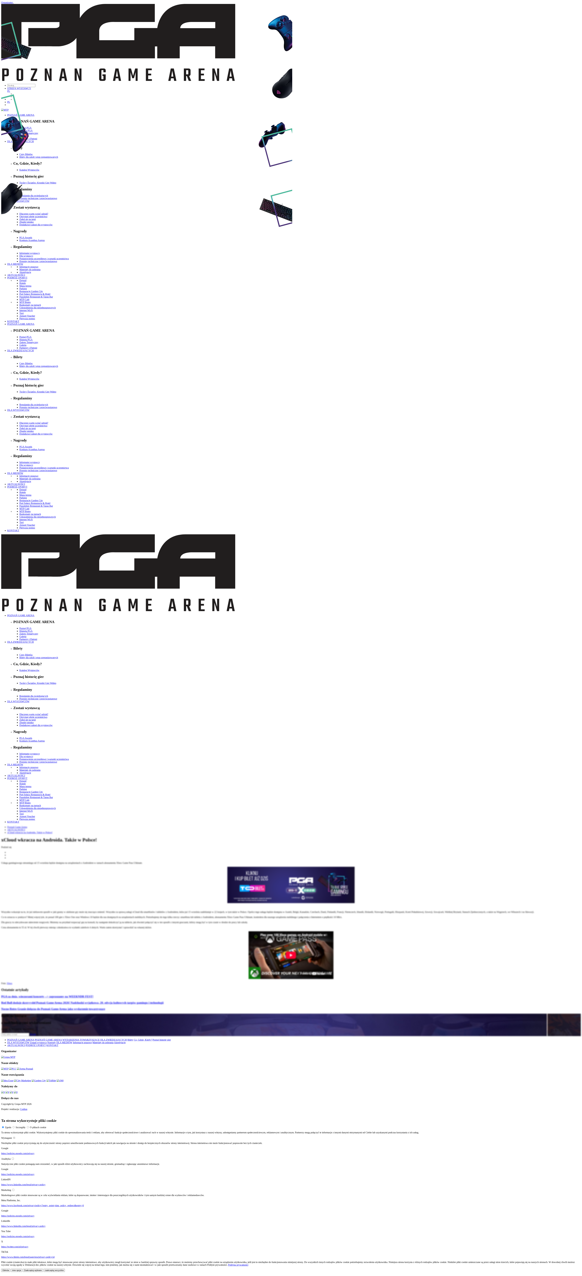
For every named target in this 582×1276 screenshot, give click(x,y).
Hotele (22, 492)
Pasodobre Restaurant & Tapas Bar (36, 296)
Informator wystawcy (29, 462)
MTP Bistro (25, 302)
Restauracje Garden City (31, 500)
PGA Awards (25, 446)
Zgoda (8, 1127)
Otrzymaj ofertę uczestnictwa (33, 425)
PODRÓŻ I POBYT (17, 487)
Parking (23, 497)
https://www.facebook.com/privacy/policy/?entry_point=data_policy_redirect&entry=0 (42, 1205)
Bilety (130, 1040)
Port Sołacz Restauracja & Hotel (34, 294)
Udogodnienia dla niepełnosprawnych (37, 307)
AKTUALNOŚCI (16, 484)
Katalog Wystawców (29, 379)
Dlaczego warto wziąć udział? (33, 423)
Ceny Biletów (26, 363)
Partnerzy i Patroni (28, 348)
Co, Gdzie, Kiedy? (143, 1040)
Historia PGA (26, 339)
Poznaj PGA (25, 337)
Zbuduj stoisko (26, 431)
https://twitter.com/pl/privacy (14, 1246)
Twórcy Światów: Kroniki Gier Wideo (37, 391)
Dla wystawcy (26, 465)
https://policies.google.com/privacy (17, 1153)
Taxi (21, 313)
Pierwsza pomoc (27, 318)
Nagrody (51, 1042)
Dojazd (22, 489)
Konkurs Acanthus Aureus (32, 449)
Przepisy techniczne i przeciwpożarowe (38, 407)
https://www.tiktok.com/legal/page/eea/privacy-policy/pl (28, 1257)
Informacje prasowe (28, 476)
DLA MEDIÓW (15, 473)
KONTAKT (13, 321)
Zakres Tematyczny (28, 342)
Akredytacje (25, 481)
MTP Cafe (24, 299)
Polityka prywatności (238, 1265)
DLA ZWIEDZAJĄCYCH (20, 350)
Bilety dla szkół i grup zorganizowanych (38, 366)
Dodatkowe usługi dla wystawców (36, 434)
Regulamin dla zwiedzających (33, 404)
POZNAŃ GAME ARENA (20, 324)
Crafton (23, 1109)
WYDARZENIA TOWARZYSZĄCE (81, 1040)
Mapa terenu (25, 495)
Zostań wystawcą (38, 1042)
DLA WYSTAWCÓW (18, 410)
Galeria (22, 345)
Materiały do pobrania (29, 478)
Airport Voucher (27, 316)
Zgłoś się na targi (27, 428)
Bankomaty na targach (30, 305)
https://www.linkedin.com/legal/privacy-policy (23, 1184)
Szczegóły (20, 1127)
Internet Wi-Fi (26, 310)
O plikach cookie (38, 1127)
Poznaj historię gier (161, 1040)
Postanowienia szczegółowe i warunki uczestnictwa (44, 467)
